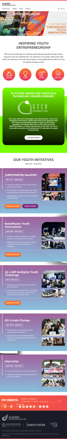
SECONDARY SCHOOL (12, 206)
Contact (27, 9)
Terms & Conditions (6, 430)
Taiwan (14, 9)
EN (58, 9)
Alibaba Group (5, 435)
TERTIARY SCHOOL (30, 206)
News (21, 9)
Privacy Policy (38, 430)
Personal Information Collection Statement (20, 430)
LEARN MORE (34, 137)
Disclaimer (32, 430)
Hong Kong (6, 9)
